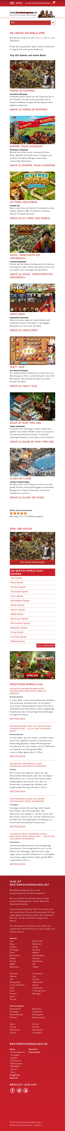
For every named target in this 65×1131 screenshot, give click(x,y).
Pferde (13, 999)
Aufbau (13, 769)
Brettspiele (37, 1014)
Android (14, 973)
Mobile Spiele (18, 641)
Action (13, 961)
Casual (35, 979)
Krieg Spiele (17, 632)
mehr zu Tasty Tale (23, 386)
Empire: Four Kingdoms (26, 146)
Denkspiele (15, 1009)
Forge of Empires (22, 90)
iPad (49, 37)
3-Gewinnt (37, 988)
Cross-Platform (17, 985)
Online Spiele (17, 1006)
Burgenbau (15, 982)
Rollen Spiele (17, 605)
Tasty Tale (17, 367)
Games (13, 938)
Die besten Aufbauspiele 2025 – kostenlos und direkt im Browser (28, 765)
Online (35, 985)
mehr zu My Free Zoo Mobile (30, 218)
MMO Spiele (17, 614)
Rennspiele (37, 1029)
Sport (12, 996)
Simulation (15, 842)
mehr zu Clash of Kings (27, 497)
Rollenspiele (17, 1063)
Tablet (32, 926)
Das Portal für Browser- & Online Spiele (23, 15)
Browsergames (16, 697)
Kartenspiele (38, 1017)
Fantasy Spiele (18, 637)
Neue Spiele (17, 582)
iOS (11, 979)
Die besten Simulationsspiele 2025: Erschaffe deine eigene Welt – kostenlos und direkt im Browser (32, 836)
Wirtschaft (37, 941)
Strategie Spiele (19, 591)
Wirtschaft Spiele (20, 623)
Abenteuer (37, 982)
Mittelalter (15, 955)
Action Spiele (18, 609)
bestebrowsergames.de (29, 1044)
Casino (13, 1032)
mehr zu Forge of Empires (28, 109)
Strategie (14, 805)
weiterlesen (17, 719)
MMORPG (15, 1066)
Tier (34, 976)
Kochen (36, 1027)
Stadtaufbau (38, 955)
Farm (12, 952)
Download (15, 904)
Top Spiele (16, 578)
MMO (12, 964)
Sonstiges (37, 1032)
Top (11, 941)
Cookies (38, 1125)
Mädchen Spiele (19, 627)
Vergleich (15, 1075)
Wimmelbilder (16, 1014)
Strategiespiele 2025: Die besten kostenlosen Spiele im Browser (27, 800)
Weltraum (14, 967)
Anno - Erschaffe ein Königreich (25, 257)
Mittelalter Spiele (20, 600)
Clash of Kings (20, 478)
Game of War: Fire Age (25, 422)
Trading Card (38, 990)
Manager (36, 993)
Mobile (13, 931)
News (12, 1049)
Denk (12, 990)
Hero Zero (17, 314)
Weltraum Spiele (19, 618)
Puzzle (13, 1027)
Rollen (13, 958)
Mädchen (36, 944)
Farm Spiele (17, 596)
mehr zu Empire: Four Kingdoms (32, 165)
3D (33, 964)
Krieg (35, 947)
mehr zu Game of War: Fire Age (32, 441)
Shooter (36, 958)
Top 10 (36, 909)
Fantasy (36, 949)
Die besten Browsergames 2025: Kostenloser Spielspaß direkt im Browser (28, 691)
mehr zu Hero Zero (23, 330)
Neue (12, 944)
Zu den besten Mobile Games (38, 3)
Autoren (14, 1078)
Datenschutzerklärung (21, 1125)
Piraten (13, 993)
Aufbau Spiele (18, 587)
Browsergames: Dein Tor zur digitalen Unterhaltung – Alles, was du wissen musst (30, 728)
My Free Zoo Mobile (23, 202)
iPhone (39, 37)
